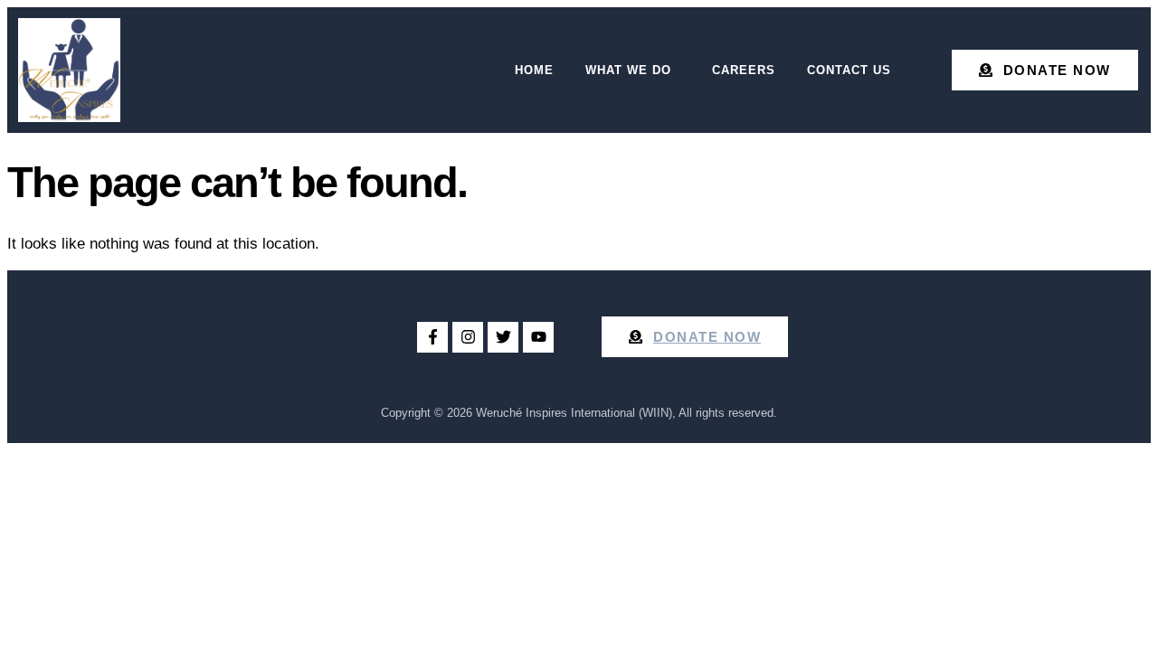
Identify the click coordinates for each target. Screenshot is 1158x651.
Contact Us (849, 70)
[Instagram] (467, 337)
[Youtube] (538, 337)
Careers (743, 70)
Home (534, 70)
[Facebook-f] (432, 337)
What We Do (628, 70)
